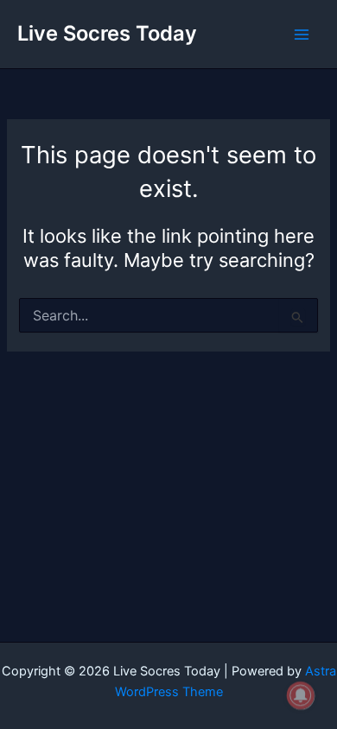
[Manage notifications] (301, 695)
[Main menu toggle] (301, 34)
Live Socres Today (107, 33)
